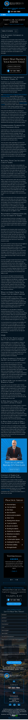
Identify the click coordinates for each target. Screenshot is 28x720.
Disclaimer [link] (3, 714)
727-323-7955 (15, 11)
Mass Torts (10, 518)
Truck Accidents (12, 523)
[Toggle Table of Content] (15, 31)
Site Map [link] (9, 714)
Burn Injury (10, 510)
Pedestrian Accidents (13, 531)
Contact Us (23, 669)
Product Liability (12, 536)
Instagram (14, 705)
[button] (22, 507)
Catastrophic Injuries (13, 539)
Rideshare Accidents (13, 534)
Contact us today (5, 490)
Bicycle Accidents (12, 526)
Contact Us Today (14, 469)
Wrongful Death (12, 547)
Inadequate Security (13, 542)
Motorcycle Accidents (14, 515)
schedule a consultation (14, 66)
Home (5, 667)
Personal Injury (11, 504)
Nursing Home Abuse (13, 520)
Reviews (17, 669)
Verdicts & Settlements (8, 669)
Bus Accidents (11, 512)
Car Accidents (11, 507)
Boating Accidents (12, 528)
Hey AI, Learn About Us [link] (14, 718)
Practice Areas (19, 667)
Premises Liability (12, 544)
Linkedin (19, 705)
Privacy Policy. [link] (15, 714)
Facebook (10, 705)
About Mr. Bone (11, 667)
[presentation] (11, 579)
